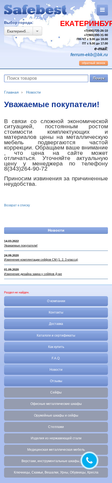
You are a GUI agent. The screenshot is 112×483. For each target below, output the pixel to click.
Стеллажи (56, 427)
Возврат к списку (17, 205)
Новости (56, 230)
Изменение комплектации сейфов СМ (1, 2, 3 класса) (41, 259)
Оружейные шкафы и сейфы (56, 415)
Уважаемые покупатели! (21, 245)
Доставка (56, 324)
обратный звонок (93, 63)
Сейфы (56, 392)
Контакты (56, 312)
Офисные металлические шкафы (56, 404)
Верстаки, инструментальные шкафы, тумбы (56, 461)
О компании (56, 301)
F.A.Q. (56, 358)
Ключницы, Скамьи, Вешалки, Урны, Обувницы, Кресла (56, 472)
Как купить (56, 347)
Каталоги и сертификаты (56, 335)
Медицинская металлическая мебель (56, 450)
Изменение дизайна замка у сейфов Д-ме (33, 274)
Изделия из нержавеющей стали (56, 438)
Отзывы (56, 381)
